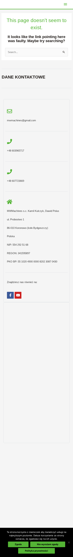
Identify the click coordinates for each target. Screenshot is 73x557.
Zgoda (18, 544)
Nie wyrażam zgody (47, 544)
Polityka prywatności (36, 550)
